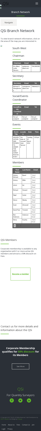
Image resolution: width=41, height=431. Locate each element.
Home (4, 425)
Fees (18, 425)
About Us (11, 425)
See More (20, 366)
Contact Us (26, 425)
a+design (19, 419)
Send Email (33, 176)
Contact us (20, 305)
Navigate (9, 22)
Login (3, 429)
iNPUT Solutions (5, 419)
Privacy (9, 429)
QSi (5, 3)
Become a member (20, 274)
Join (33, 425)
